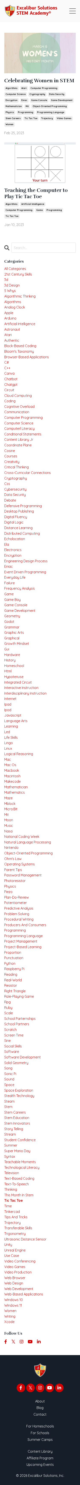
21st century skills (18, 274)
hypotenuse (13, 677)
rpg (7, 1002)
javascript (12, 715)
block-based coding (20, 346)
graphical (11, 638)
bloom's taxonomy (19, 351)
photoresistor (15, 881)
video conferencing (19, 1261)
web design (13, 1283)
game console (39, 100)
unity (8, 1244)
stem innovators (17, 1123)
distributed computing (22, 533)
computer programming (44, 88)
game (39, 210)
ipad (7, 704)
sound (9, 1079)
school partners (16, 1024)
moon (8, 820)
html (8, 671)
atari (24, 88)
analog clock (14, 307)
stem (8, 1107)
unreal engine (15, 1250)
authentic (11, 340)
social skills (13, 1046)
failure (9, 583)
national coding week (21, 836)
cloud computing (18, 395)
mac (7, 759)
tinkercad (12, 1211)
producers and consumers (25, 925)
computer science (16, 94)
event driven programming (25, 572)
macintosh (12, 776)
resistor (10, 985)
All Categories (15, 268)
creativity (11, 462)
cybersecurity (15, 489)
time (8, 1206)
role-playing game (19, 996)
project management (20, 941)
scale (8, 1013)
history (10, 660)
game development (62, 100)
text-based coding (19, 1178)
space (9, 1085)
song (8, 1068)
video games (64, 118)
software (11, 1051)
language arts (16, 721)
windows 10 (13, 1300)
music (8, 825)
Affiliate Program (40, 1458)
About (40, 1401)
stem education (16, 1118)
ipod (7, 710)
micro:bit (10, 809)
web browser (14, 1278)
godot (9, 621)
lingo (8, 743)
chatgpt (10, 384)
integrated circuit (18, 682)
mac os (10, 765)
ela (6, 544)
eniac (24, 100)
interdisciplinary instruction (25, 693)
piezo (8, 892)
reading (10, 974)
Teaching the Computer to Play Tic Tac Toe (36, 193)
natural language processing (27, 842)
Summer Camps (40, 1439)
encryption (11, 100)
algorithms (11, 88)
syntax (9, 1156)
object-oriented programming (50, 106)
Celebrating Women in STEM (39, 81)
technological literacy (21, 1167)
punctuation (13, 958)
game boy (12, 599)
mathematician (14, 106)
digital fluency (15, 517)
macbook (11, 770)
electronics (13, 550)
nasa (8, 831)
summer (10, 1145)
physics (10, 112)
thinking (10, 1189)
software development (22, 1057)
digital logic (13, 522)
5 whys (10, 290)
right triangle (15, 991)
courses (10, 456)
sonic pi (10, 1074)
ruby (8, 1007)
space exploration (18, 1090)
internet (10, 699)
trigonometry (15, 1233)
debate (10, 500)
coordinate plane (18, 445)
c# (6, 362)
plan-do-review (16, 897)
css (7, 483)
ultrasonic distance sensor (25, 1239)
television (11, 1173)
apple (8, 313)
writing (9, 1316)
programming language (50, 112)
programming (25, 112)
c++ (7, 368)
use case (11, 1255)
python (9, 963)
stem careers (13, 118)
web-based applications (23, 1294)
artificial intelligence (32, 204)
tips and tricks (16, 1217)
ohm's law (13, 859)
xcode (9, 1322)
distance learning (18, 528)
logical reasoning (18, 754)
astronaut (12, 329)
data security (56, 94)
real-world (13, 980)
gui (6, 649)
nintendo (11, 847)
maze (8, 798)
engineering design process (26, 561)
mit (27, 106)
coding (10, 401)
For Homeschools (40, 1426)
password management (23, 875)
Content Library (40, 1451)
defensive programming (23, 506)
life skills (11, 737)
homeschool (14, 666)
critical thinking (16, 467)
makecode (12, 781)
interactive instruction (21, 688)
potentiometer (15, 903)
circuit (9, 390)
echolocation (14, 539)
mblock (9, 803)
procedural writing (18, 919)
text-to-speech (16, 1184)
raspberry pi (14, 969)
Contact (40, 1414)
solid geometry (16, 1063)
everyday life (14, 577)
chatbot (10, 379)
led (7, 732)
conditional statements (22, 434)
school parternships (20, 1018)
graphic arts (14, 632)
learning (11, 726)
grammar (11, 627)
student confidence (20, 1140)
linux (8, 748)
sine (7, 1040)
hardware (12, 655)
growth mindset (16, 643)
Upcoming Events (40, 1464)
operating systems (19, 864)
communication (16, 412)
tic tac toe (31, 118)
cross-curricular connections (27, 473)
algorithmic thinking (20, 296)
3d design (12, 285)
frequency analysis (19, 588)
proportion (12, 952)
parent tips (13, 870)
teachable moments (20, 1162)
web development (18, 1289)
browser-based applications (26, 357)
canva (9, 373)
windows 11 (13, 1305)
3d (6, 279)
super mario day (17, 1151)
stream (10, 1134)
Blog (40, 1408)
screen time (13, 1035)
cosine (9, 451)
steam (9, 1101)
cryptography (37, 94)
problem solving (16, 914)
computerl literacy (19, 428)
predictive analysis (18, 908)
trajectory (47, 118)
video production (18, 1272)
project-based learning (22, 947)
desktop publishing (19, 511)
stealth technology (19, 1096)
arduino (10, 318)
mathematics (14, 792)
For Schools (40, 1433)
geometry (12, 616)
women (9, 124)
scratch (10, 1029)
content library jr (18, 439)
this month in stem (18, 1195)
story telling (13, 1129)
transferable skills (18, 1228)
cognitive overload (19, 406)
